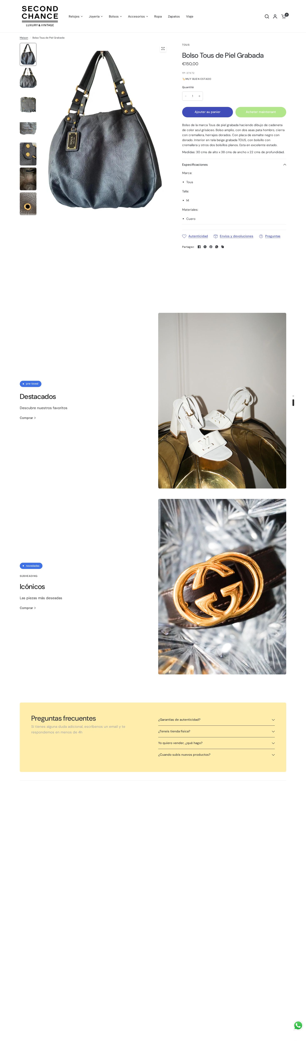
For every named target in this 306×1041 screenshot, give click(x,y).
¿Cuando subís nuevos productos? (184, 755)
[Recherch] (267, 16)
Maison (24, 37)
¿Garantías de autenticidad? (179, 720)
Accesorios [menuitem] (136, 16)
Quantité (188, 87)
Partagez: (188, 247)
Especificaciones (195, 165)
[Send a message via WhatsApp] (298, 1025)
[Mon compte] (275, 16)
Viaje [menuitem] (189, 16)
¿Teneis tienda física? (174, 731)
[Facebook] (199, 246)
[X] (205, 246)
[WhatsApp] (216, 246)
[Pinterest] (210, 246)
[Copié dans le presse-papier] (222, 246)
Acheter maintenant (261, 112)
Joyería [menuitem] (94, 16)
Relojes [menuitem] (74, 16)
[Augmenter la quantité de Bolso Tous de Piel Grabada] (199, 96)
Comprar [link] (26, 418)
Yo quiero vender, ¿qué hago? (180, 743)
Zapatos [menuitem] (174, 16)
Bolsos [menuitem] (114, 16)
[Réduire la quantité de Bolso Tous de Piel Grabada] (185, 96)
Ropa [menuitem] (158, 16)
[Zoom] (163, 48)
